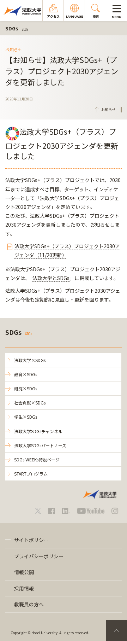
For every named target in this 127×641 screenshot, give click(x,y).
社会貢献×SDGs (30, 403)
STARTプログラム (31, 474)
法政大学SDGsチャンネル (38, 431)
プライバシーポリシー (39, 556)
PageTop (116, 630)
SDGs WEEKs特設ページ (37, 459)
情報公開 (24, 572)
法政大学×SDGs (30, 360)
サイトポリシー (31, 539)
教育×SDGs (25, 374)
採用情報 (24, 588)
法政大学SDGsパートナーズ (40, 445)
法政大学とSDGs (50, 277)
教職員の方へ (29, 604)
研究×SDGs (25, 388)
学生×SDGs (25, 417)
